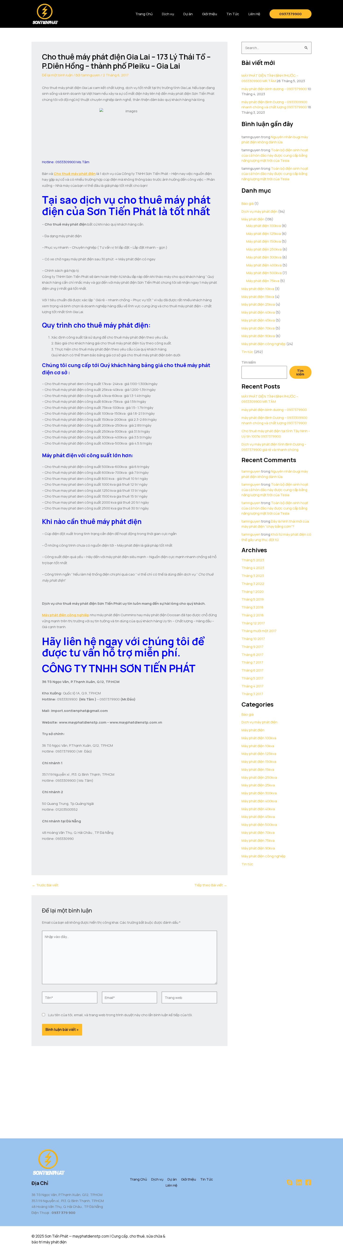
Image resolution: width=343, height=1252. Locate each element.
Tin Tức (232, 13)
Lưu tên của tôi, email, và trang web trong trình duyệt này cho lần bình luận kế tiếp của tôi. (120, 1014)
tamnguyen (251, 471)
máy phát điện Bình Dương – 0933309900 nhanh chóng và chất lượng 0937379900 (274, 104)
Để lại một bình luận (57, 75)
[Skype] (289, 1182)
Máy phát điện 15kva (258, 296)
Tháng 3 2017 (252, 693)
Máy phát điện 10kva (258, 288)
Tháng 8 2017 (252, 654)
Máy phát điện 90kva (258, 335)
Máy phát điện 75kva (262, 280)
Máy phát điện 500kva (264, 272)
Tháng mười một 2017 (259, 630)
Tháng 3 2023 (253, 575)
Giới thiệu (209, 13)
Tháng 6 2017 (252, 670)
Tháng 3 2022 (253, 583)
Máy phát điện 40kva (258, 312)
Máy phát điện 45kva (258, 320)
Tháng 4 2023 (253, 567)
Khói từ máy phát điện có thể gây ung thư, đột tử (276, 537)
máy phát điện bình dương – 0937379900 (274, 88)
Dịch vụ (168, 13)
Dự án (188, 13)
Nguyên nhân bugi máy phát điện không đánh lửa (275, 139)
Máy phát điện (253, 219)
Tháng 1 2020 (253, 591)
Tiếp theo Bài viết (210, 885)
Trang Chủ (144, 13)
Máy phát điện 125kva (263, 233)
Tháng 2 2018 (253, 615)
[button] (291, 13)
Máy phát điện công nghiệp (264, 343)
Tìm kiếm (249, 362)
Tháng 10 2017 (253, 638)
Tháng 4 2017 (252, 686)
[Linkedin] (299, 1182)
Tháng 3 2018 (252, 607)
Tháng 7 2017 (252, 662)
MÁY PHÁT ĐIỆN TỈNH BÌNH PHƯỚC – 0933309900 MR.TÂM (270, 78)
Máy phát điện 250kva (264, 249)
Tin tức (247, 351)
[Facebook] (308, 1182)
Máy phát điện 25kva (258, 304)
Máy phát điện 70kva (258, 328)
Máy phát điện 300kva (263, 257)
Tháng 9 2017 (252, 646)
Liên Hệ (254, 13)
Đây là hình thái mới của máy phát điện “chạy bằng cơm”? (275, 524)
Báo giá (248, 203)
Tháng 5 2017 (252, 678)
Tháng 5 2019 (253, 599)
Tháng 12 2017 (253, 623)
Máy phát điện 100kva (263, 225)
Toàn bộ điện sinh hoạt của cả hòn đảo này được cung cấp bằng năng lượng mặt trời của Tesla (275, 155)
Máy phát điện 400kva (264, 265)
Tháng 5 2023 (253, 560)
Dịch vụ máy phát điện (259, 211)
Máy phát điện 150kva (263, 241)
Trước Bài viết (45, 885)
